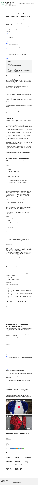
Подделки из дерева (22, 3)
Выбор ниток (10, 64)
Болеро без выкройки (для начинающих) (14, 65)
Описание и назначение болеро (13, 63)
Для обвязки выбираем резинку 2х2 (13, 69)
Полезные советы (28, 3)
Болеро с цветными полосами (12, 66)
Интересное (32, 3)
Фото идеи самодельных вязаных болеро (14, 71)
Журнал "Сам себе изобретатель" (9, 3)
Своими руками (26, 480)
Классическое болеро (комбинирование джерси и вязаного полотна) (19, 70)
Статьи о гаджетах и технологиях (16, 482)
